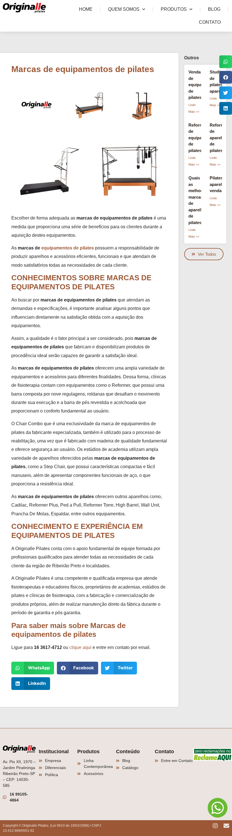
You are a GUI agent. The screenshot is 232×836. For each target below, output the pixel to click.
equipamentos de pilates (67, 248)
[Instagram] (215, 826)
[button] (32, 668)
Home (86, 9)
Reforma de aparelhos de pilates (219, 138)
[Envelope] (226, 826)
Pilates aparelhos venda (219, 184)
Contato (210, 22)
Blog (214, 9)
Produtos (174, 9)
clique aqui (80, 647)
